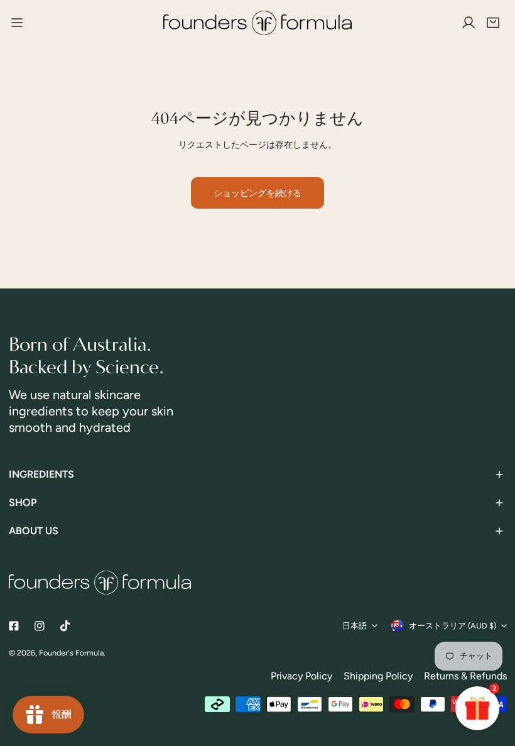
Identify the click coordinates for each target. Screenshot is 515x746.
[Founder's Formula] (258, 23)
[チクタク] (65, 625)
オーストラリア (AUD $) (452, 625)
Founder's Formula (71, 652)
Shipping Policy (378, 676)
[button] (493, 23)
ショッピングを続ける (257, 193)
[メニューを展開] (16, 23)
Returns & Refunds (465, 676)
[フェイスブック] (13, 626)
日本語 (354, 625)
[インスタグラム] (39, 626)
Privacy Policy (301, 676)
